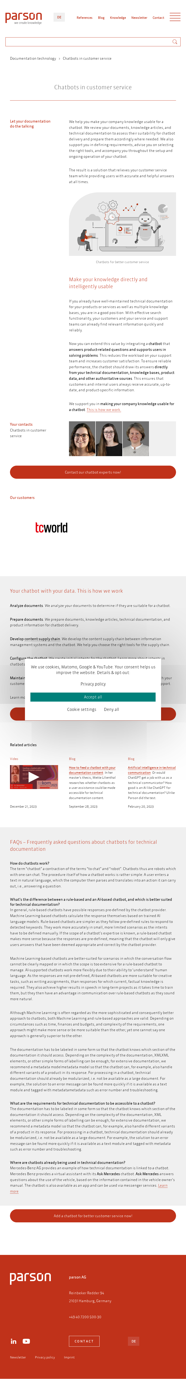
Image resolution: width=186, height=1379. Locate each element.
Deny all (111, 709)
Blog (101, 18)
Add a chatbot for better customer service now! (93, 1215)
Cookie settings (81, 709)
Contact (158, 18)
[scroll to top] (86, 1233)
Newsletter (139, 18)
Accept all (93, 697)
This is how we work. (104, 409)
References (85, 18)
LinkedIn (13, 1341)
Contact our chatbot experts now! (93, 472)
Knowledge (118, 18)
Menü (175, 18)
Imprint (69, 1357)
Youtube (26, 1341)
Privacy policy (45, 1357)
